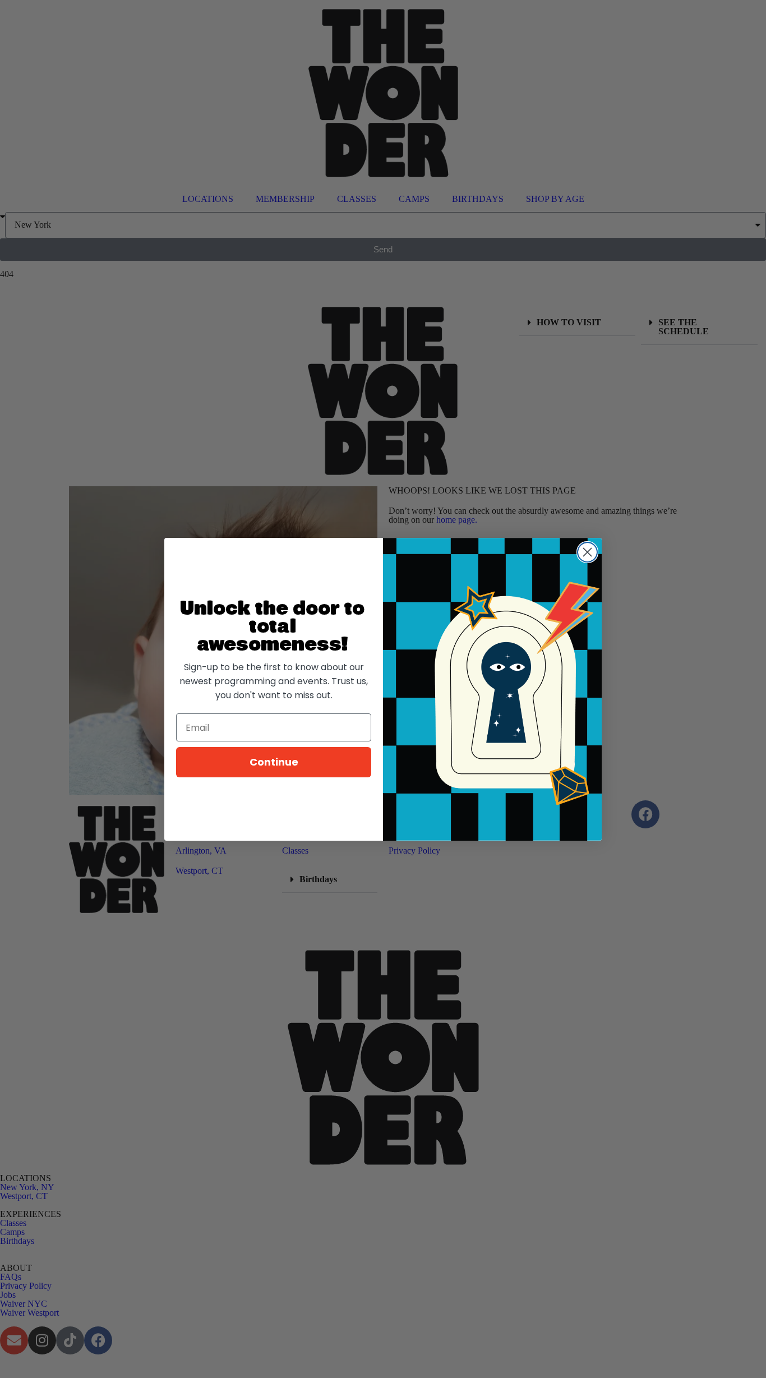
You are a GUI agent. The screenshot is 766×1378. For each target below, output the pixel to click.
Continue (274, 762)
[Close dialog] (587, 552)
